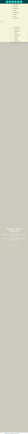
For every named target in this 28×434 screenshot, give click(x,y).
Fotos (14, 16)
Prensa (15, 14)
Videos (14, 10)
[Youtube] (7, 2)
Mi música (15, 6)
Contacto (15, 18)
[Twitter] (21, 2)
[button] (18, 20)
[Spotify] (10, 2)
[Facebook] (15, 2)
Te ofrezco (16, 4)
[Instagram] (18, 2)
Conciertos (16, 12)
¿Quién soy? (16, 8)
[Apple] (12, 2)
